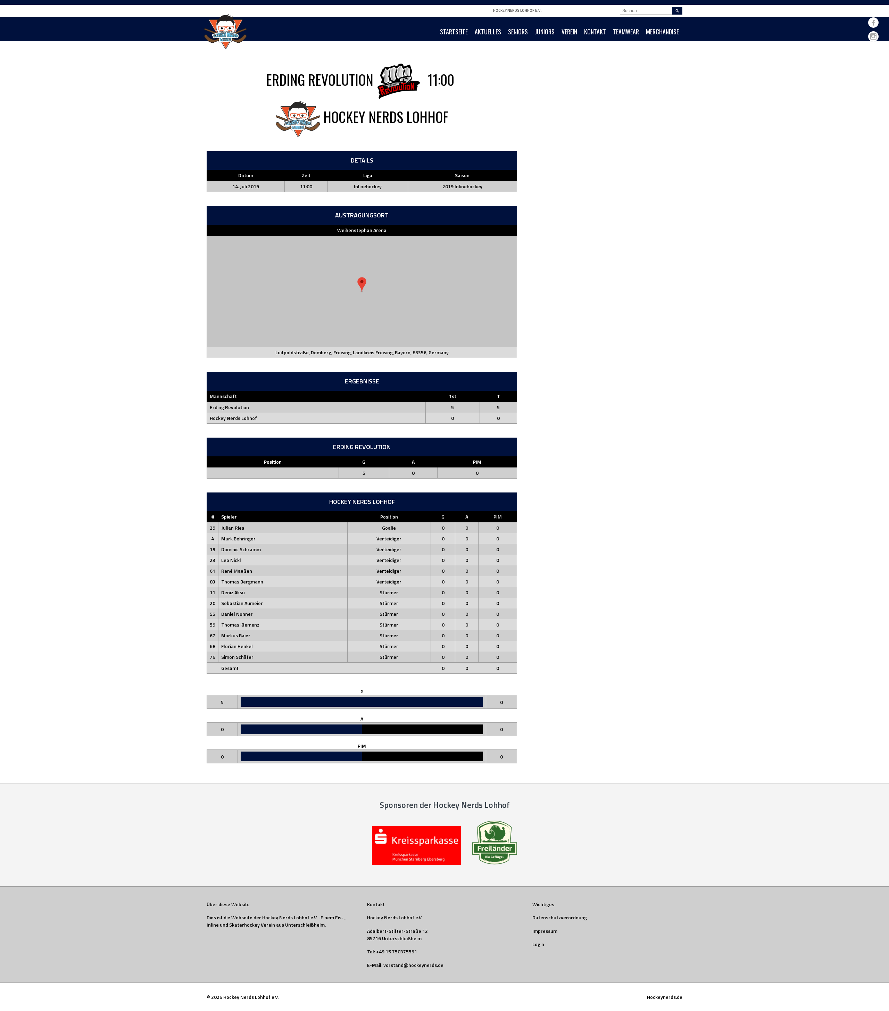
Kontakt (595, 31)
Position (273, 461)
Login (538, 944)
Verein (569, 31)
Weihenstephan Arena (362, 230)
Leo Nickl (231, 560)
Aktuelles (488, 31)
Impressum (544, 931)
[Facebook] (873, 22)
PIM (477, 461)
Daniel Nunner (237, 614)
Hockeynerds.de (664, 997)
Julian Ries (232, 527)
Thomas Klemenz (240, 624)
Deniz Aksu (233, 592)
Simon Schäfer (237, 657)
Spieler (229, 516)
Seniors (518, 31)
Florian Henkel (237, 646)
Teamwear (626, 31)
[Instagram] (873, 36)
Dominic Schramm (241, 549)
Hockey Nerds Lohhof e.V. (517, 10)
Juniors (545, 31)
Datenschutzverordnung (559, 917)
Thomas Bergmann (242, 581)
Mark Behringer (238, 538)
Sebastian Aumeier (242, 603)
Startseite (454, 31)
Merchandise (662, 31)
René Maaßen (236, 570)
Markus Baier (235, 635)
